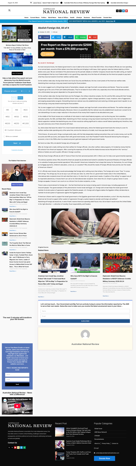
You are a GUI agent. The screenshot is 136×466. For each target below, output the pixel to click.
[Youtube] (15, 447)
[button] (9, 10)
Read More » (13, 206)
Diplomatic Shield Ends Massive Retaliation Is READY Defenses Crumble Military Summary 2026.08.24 (117, 278)
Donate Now (107, 17)
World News (52, 17)
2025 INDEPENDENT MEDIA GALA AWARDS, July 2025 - (91, 21)
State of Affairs (63, 17)
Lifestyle (79, 17)
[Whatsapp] (24, 447)
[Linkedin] (123, 11)
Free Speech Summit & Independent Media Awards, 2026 (48, 21)
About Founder (97, 17)
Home (26, 17)
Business (87, 17)
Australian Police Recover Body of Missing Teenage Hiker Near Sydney (65, 3)
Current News (35, 17)
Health (72, 17)
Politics (43, 17)
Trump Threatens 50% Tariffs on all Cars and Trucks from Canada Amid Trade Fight (78, 454)
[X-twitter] (117, 11)
